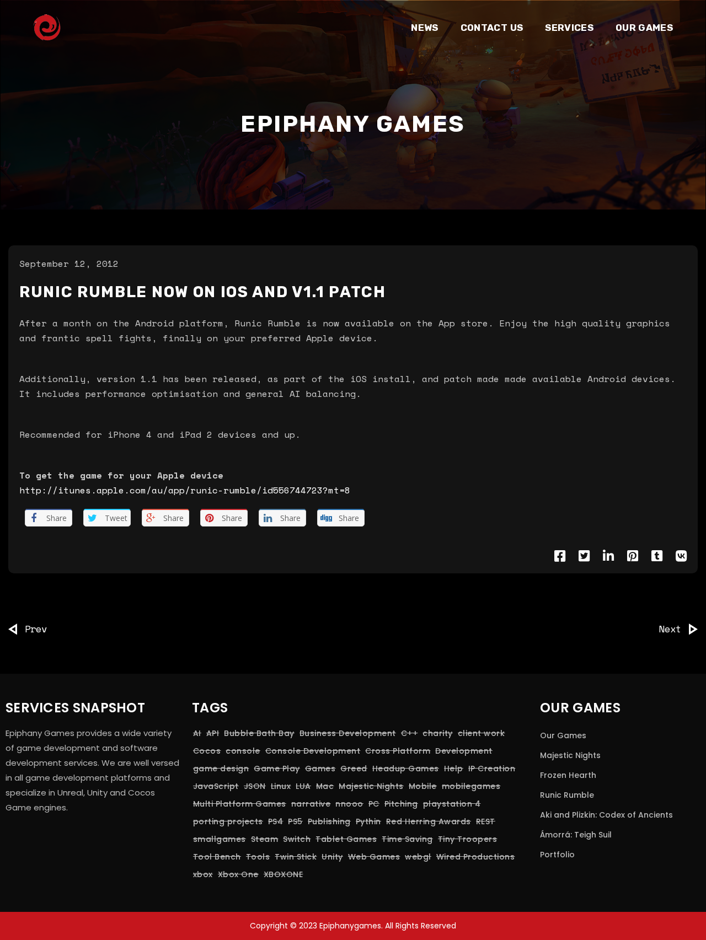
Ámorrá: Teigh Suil (576, 834)
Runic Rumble (567, 795)
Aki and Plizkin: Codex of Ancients (606, 814)
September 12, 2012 (69, 263)
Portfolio (557, 854)
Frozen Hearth (568, 775)
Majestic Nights (570, 755)
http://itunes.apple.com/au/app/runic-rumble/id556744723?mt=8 (184, 490)
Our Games (563, 735)
